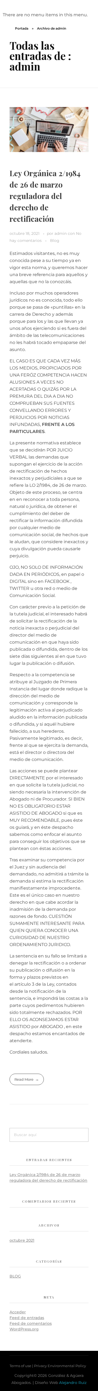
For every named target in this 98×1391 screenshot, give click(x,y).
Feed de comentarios (31, 1323)
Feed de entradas (27, 1317)
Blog (54, 240)
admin (61, 233)
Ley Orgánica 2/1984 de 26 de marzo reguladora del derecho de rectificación (45, 196)
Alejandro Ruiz (73, 1382)
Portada (21, 28)
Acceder (18, 1312)
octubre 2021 (22, 1240)
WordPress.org (24, 1329)
